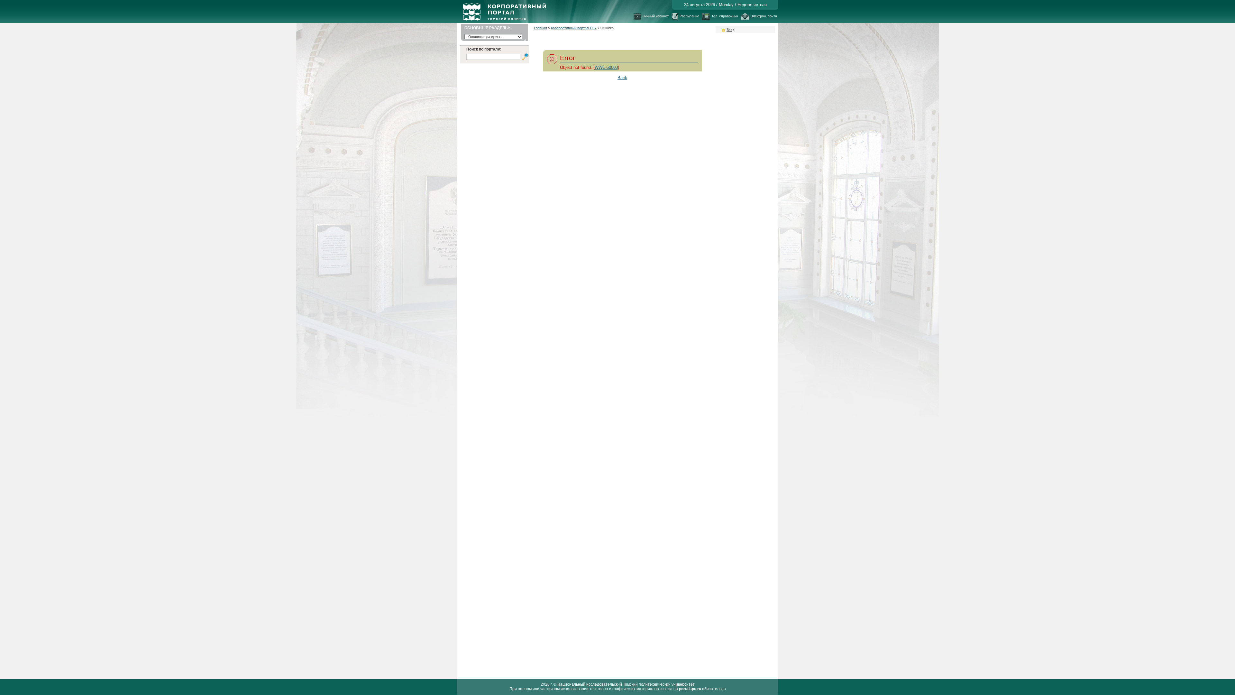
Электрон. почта (763, 16)
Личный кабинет (655, 16)
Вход (731, 30)
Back (622, 77)
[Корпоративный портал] (505, 19)
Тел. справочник (724, 16)
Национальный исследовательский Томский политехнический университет (626, 684)
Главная (540, 28)
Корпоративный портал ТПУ (574, 28)
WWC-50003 (606, 67)
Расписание (689, 16)
